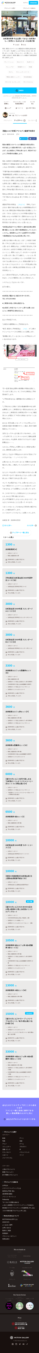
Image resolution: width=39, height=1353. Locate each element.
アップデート (19, 120)
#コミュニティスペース (22, 72)
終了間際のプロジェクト (10, 1175)
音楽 (21, 1141)
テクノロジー (6, 1152)
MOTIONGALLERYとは (10, 1219)
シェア (9, 108)
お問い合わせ (6, 1228)
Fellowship (5, 1199)
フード (22, 1155)
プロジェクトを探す (9, 8)
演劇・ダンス (6, 1149)
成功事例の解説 (7, 1194)
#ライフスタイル (28, 82)
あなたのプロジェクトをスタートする (20, 1119)
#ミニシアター (10, 67)
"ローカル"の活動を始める (10, 1202)
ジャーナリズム (7, 1158)
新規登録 (34, 3)
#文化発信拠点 (28, 77)
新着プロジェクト (8, 1172)
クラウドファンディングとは (11, 1188)
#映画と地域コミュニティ (13, 77)
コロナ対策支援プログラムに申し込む (14, 1211)
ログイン (25, 2)
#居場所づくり (22, 67)
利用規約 (5, 1233)
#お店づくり (30, 62)
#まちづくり (20, 62)
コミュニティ (6, 1146)
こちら (25, 328)
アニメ (4, 1144)
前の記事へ (8, 525)
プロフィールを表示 (20, 115)
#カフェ (11, 72)
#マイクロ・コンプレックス (12, 82)
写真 (3, 1141)
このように (22, 204)
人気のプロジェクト (8, 1169)
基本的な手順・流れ (8, 1191)
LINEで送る (32, 108)
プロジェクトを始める (29, 8)
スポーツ (5, 1155)
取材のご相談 (6, 1230)
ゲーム (22, 1144)
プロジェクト (7, 120)
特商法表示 (5, 1239)
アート (22, 1138)
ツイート (20, 108)
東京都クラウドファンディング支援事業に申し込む (18, 1208)
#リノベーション (9, 62)
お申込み (5, 1185)
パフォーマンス (24, 1152)
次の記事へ (31, 525)
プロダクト (23, 1146)
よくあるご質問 (7, 1225)
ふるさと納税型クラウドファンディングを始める (18, 1205)
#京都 (30, 67)
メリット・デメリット (9, 1197)
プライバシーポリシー (9, 1236)
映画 (24, 45)
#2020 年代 (5, 1222)
